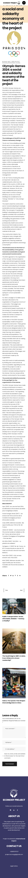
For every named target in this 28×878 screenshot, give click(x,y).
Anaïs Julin (7, 61)
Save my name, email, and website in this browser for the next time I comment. (14, 756)
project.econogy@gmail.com (14, 854)
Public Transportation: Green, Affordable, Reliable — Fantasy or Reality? (13, 619)
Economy (5, 63)
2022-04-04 (15, 61)
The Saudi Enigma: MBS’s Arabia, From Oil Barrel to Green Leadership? (13, 658)
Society (18, 63)
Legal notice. (14, 866)
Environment (11, 63)
